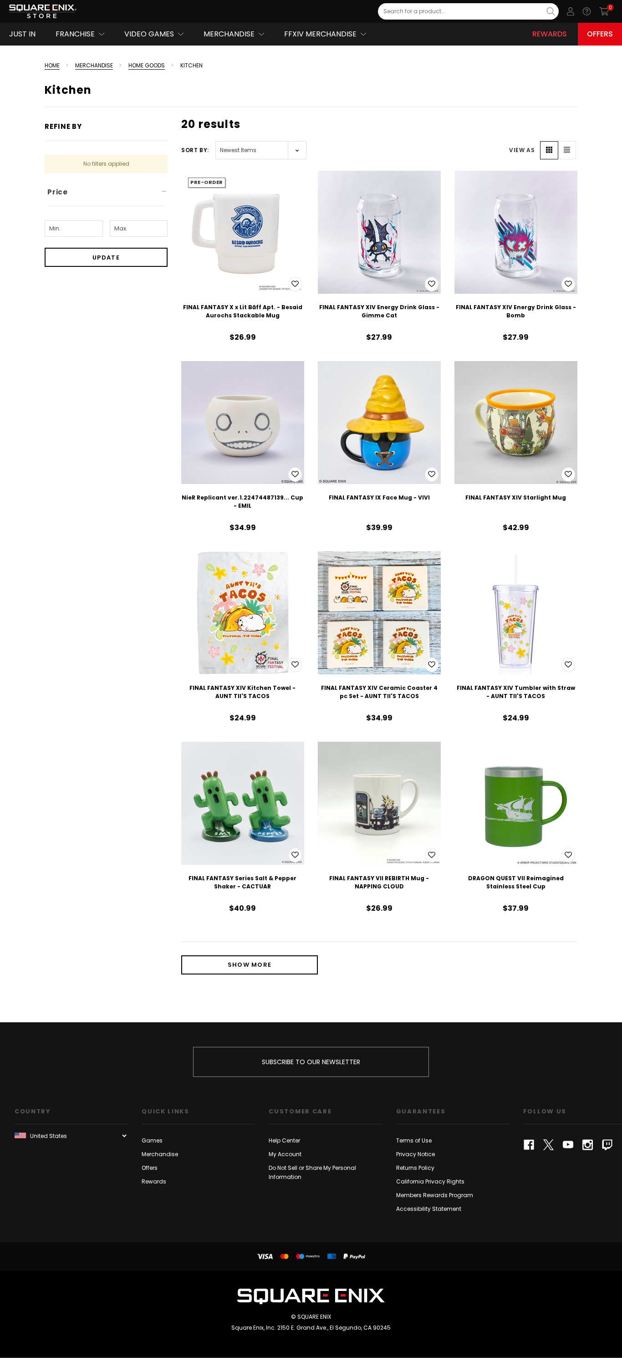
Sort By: (195, 150)
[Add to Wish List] (295, 284)
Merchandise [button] (229, 34)
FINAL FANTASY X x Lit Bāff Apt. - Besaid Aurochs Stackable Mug (242, 311)
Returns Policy (415, 1168)
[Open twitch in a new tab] (607, 1144)
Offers (600, 34)
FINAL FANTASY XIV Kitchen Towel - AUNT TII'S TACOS (242, 692)
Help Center (284, 1140)
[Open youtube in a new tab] (568, 1144)
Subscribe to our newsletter (311, 1061)
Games (152, 1140)
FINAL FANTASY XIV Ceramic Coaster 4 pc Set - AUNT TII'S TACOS (379, 692)
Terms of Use (414, 1140)
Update (106, 257)
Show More (250, 964)
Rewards (549, 34)
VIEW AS (522, 150)
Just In (22, 34)
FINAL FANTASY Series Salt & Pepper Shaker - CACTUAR (242, 882)
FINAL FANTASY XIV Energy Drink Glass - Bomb (516, 311)
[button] (549, 150)
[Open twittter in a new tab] (548, 1144)
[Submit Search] (551, 11)
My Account (285, 1154)
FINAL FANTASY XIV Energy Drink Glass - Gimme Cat (379, 311)
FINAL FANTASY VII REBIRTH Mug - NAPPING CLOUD (379, 882)
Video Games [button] (149, 34)
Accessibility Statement (428, 1209)
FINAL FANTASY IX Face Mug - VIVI (379, 497)
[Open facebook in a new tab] (529, 1144)
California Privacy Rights (430, 1181)
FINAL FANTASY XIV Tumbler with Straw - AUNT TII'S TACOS (516, 692)
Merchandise (160, 1154)
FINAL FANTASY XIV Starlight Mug (515, 497)
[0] (604, 11)
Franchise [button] (75, 34)
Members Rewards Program (434, 1195)
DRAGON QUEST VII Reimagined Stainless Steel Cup (516, 882)
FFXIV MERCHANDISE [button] (320, 34)
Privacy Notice (415, 1154)
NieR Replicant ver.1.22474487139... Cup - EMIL (242, 502)
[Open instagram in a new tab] (587, 1144)
